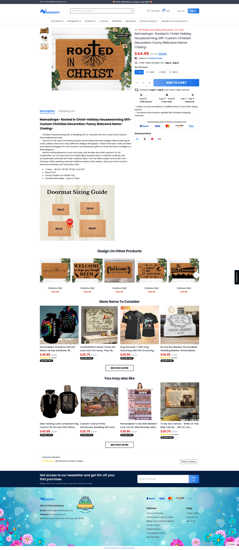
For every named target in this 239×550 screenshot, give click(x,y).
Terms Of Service (155, 513)
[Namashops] (50, 11)
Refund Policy (153, 537)
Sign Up (181, 10)
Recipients (73, 21)
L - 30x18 (162, 72)
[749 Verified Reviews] (85, 514)
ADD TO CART (176, 83)
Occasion (56, 21)
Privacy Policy (153, 525)
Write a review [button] (189, 461)
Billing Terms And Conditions (160, 521)
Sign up (194, 479)
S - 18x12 (139, 72)
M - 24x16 (150, 72)
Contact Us (192, 517)
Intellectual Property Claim (160, 517)
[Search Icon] (131, 10)
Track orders (192, 513)
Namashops (111, 548)
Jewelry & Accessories (173, 21)
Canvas (104, 21)
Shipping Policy (154, 529)
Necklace (131, 21)
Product (89, 21)
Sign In (193, 10)
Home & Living (147, 21)
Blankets (117, 21)
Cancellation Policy (156, 533)
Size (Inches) (141, 67)
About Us (190, 521)
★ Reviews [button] (236, 277)
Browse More (119, 368)
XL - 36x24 (174, 72)
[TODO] (137, 139)
